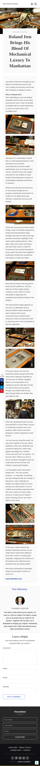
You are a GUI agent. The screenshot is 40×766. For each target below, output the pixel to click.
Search (35, 4)
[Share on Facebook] (2, 380)
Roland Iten (18, 32)
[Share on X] (2, 383)
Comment (7, 648)
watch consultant (24, 762)
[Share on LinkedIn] (2, 387)
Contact (27, 750)
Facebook (12, 757)
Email (5, 678)
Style (25, 32)
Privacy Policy (25, 747)
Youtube (27, 757)
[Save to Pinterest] (2, 391)
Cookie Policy (16, 750)
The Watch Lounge (10, 4)
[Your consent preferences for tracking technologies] (37, 763)
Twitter (16, 757)
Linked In (23, 757)
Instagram (20, 757)
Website (6, 687)
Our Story (13, 747)
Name (5, 668)
